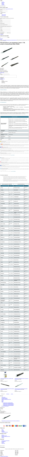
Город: (1, 27)
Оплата (3, 3)
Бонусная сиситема (4, 435)
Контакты (3, 4)
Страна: (1, 29)
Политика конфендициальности (6, 436)
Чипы (2, 401)
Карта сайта (3, 443)
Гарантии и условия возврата (5, 440)
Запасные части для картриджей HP (8, 402)
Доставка (3, 437)
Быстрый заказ (2, 72)
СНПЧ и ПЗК (3, 397)
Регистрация (2, 33)
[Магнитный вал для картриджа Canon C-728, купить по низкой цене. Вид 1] (5, 58)
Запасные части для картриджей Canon (8, 403)
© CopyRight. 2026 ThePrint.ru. (4, 456)
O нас (2, 429)
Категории (3, 431)
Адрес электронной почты (4, 24)
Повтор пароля (2, 23)
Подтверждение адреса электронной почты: (6, 26)
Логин (1, 20)
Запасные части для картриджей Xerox (8, 404)
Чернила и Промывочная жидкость (6, 399)
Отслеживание (4, 441)
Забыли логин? (4, 15)
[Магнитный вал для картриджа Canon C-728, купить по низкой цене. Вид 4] (14, 64)
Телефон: (1, 30)
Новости (3, 430)
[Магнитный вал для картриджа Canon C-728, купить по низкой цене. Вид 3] (5, 64)
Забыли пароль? (4, 14)
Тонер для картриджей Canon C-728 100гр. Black (7, 378)
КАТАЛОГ (3, 2)
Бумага (3, 400)
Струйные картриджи (4, 398)
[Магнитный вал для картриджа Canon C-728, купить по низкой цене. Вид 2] (14, 58)
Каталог (3, 442)
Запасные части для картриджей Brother (8, 405)
